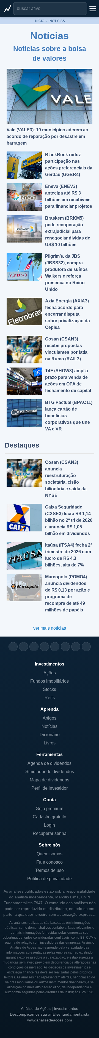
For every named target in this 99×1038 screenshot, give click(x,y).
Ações (49, 672)
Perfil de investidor (49, 788)
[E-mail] (86, 646)
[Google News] (65, 646)
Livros (50, 743)
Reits (50, 697)
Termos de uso (49, 870)
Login (49, 825)
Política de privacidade (49, 878)
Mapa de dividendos (49, 780)
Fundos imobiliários (49, 681)
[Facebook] (23, 646)
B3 (82, 937)
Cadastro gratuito (49, 817)
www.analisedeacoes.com (49, 1020)
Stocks (49, 689)
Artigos (49, 718)
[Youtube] (54, 646)
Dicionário (50, 734)
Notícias (49, 726)
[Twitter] (33, 646)
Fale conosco (49, 862)
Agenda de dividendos (50, 763)
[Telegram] (44, 646)
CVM (90, 937)
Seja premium (49, 808)
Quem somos (49, 853)
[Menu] (92, 9)
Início (39, 21)
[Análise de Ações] (7, 8)
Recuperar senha (50, 833)
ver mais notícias (49, 628)
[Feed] (75, 646)
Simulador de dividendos (49, 771)
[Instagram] (13, 646)
